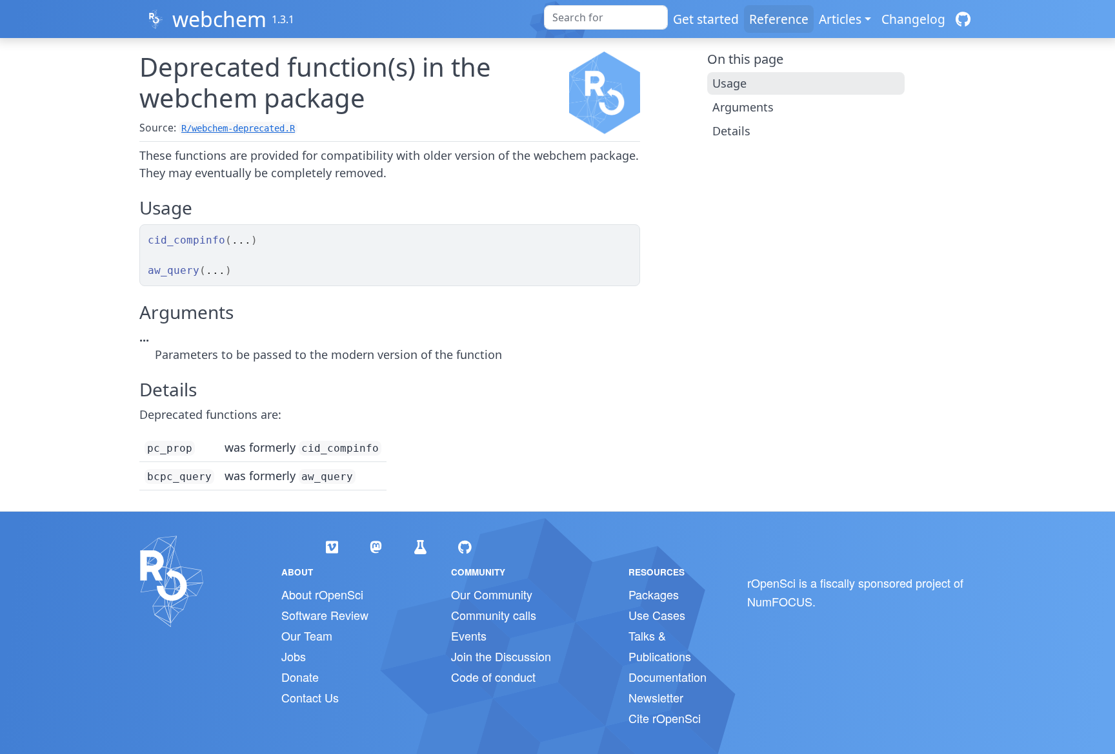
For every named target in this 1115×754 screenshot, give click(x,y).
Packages (653, 594)
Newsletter (655, 697)
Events (469, 635)
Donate (300, 676)
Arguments (743, 107)
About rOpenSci (322, 594)
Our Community (491, 594)
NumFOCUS (779, 601)
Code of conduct (493, 676)
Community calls (493, 614)
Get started (706, 19)
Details (731, 131)
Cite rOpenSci (664, 718)
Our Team (306, 635)
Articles (840, 19)
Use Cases (656, 614)
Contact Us (310, 697)
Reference (779, 19)
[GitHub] (963, 19)
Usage (729, 83)
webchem (219, 19)
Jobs (293, 656)
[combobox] (606, 17)
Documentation (667, 676)
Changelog (913, 19)
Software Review (324, 614)
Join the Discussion (501, 656)
